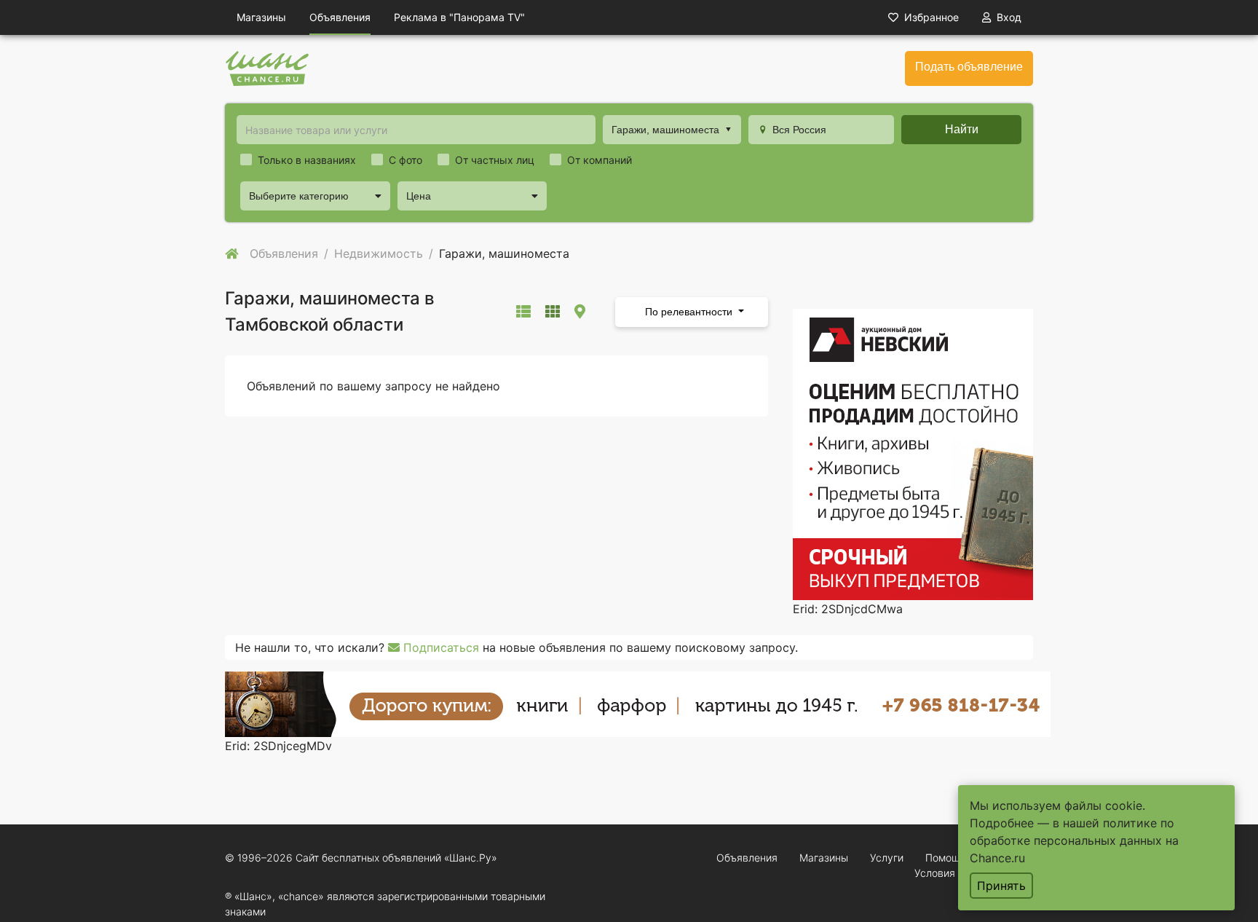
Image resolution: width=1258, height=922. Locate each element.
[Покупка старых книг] (638, 703)
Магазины (261, 17)
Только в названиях (307, 160)
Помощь (945, 857)
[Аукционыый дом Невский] (913, 453)
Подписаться (439, 647)
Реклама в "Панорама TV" (459, 17)
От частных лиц (494, 160)
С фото (405, 160)
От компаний (599, 160)
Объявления (340, 17)
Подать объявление (969, 66)
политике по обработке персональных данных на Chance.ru (1074, 840)
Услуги (886, 857)
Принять (1001, 885)
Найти (961, 129)
